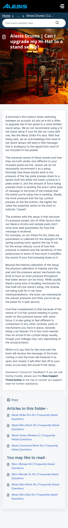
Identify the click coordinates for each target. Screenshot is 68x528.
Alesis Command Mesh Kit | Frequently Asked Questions (35, 447)
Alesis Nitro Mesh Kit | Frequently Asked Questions (35, 427)
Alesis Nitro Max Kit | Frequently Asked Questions (35, 496)
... (18, 15)
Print (15, 400)
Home (6, 15)
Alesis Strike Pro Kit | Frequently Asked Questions (35, 416)
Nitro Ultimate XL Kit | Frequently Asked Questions (35, 476)
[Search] (57, 23)
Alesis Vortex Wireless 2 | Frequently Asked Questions (33, 437)
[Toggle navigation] (62, 6)
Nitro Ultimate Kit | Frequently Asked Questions (33, 465)
